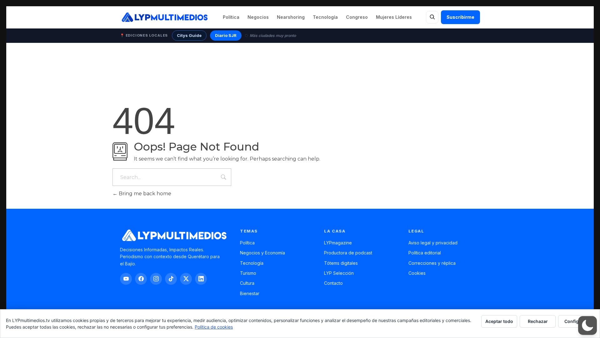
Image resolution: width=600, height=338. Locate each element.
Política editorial (424, 252)
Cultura (247, 283)
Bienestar (249, 293)
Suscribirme (460, 17)
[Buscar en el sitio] (432, 17)
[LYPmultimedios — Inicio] (164, 17)
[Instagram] (156, 279)
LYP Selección (339, 273)
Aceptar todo (499, 321)
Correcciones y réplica (432, 263)
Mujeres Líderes (394, 17)
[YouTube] (126, 279)
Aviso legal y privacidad (433, 242)
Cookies (417, 273)
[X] (186, 279)
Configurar (576, 321)
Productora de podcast (348, 252)
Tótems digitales (341, 263)
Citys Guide (189, 35)
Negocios (258, 17)
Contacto (333, 283)
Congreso (357, 17)
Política (231, 17)
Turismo (248, 273)
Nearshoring (291, 17)
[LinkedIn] (201, 279)
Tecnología (325, 17)
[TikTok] (171, 279)
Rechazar (538, 321)
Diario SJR (226, 35)
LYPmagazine (338, 242)
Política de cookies (214, 327)
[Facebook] (141, 279)
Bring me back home (144, 194)
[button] (587, 325)
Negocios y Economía (262, 252)
